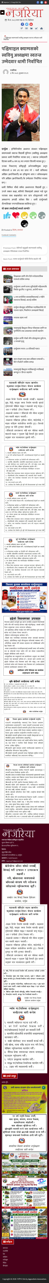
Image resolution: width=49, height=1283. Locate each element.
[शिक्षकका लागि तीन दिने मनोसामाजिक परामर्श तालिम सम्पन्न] (8, 279)
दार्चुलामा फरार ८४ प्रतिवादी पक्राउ (27, 349)
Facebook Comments (9, 235)
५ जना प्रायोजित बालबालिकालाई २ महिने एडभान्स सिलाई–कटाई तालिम (29, 298)
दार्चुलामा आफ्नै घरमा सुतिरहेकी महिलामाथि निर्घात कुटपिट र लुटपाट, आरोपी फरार (30, 288)
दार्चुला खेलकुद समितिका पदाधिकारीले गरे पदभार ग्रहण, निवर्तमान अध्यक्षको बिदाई (30, 309)
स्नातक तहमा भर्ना (20, 317)
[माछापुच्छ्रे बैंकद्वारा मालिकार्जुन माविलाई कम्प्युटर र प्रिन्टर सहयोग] (8, 372)
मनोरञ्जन (5, 1259)
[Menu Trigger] (2, 12)
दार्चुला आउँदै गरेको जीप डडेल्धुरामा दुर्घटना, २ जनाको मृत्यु (30, 340)
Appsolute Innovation (37, 1279)
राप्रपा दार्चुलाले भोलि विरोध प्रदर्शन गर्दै (27, 259)
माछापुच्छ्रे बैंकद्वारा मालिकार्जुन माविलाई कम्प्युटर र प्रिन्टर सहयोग (29, 371)
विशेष (15, 230)
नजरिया (13, 70)
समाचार (20, 230)
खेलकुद (5, 1265)
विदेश (4, 1262)
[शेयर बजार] (36, 28)
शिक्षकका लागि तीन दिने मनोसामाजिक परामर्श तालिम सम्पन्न (28, 278)
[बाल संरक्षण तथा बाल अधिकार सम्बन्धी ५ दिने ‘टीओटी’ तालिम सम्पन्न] (8, 362)
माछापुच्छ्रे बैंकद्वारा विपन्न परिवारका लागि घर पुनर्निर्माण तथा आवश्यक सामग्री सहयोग (30, 329)
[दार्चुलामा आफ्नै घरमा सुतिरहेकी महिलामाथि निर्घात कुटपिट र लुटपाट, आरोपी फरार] (8, 289)
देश (4, 1254)
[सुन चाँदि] (41, 28)
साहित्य (5, 1257)
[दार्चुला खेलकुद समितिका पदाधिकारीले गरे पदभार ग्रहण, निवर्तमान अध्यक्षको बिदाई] (8, 310)
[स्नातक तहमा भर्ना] (8, 320)
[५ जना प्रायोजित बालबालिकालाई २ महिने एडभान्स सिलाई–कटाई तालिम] (8, 300)
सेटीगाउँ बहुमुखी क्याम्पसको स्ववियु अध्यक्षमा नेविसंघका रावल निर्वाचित (22, 249)
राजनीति (5, 1251)
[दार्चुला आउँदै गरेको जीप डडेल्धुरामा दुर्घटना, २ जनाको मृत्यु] (8, 341)
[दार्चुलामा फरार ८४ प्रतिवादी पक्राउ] (8, 352)
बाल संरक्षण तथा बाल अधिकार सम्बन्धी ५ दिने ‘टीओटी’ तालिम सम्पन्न (29, 360)
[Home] (5, 36)
